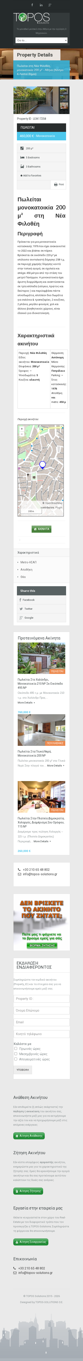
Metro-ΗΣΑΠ (28, 562)
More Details (25, 702)
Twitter (28, 608)
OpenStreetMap (53, 503)
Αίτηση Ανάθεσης (31, 1135)
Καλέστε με (22, 1044)
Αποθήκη (26, 569)
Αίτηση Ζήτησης (30, 1191)
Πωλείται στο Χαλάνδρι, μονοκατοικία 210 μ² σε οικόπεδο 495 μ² (40, 683)
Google (29, 617)
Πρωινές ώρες (30, 1049)
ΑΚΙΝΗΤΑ (43, 529)
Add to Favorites (32, 175)
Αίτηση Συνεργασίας (33, 1242)
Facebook (29, 599)
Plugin (58, 507)
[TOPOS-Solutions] (31, 19)
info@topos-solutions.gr (40, 874)
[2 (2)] (41, 100)
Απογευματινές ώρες (34, 1059)
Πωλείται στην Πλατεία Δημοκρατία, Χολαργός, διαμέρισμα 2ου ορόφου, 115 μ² (41, 822)
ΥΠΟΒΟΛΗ (23, 1069)
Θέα (23, 577)
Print (61, 184)
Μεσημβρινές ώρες (33, 1054)
